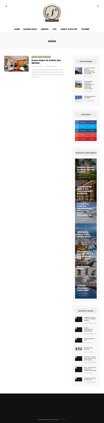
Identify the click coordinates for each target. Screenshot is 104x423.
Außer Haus (30, 29)
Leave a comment (38, 66)
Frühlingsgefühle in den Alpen (90, 97)
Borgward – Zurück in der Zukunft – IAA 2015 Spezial (90, 358)
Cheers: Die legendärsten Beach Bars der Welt (84, 254)
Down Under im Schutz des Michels (46, 61)
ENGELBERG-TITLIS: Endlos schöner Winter (84, 234)
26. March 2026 (89, 101)
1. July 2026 (88, 91)
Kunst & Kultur (69, 29)
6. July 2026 (88, 76)
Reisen (40, 57)
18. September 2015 (90, 362)
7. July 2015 (88, 373)
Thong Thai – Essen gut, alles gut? (90, 378)
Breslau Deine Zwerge (83, 267)
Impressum (63, 419)
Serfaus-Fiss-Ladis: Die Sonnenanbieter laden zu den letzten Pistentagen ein (84, 209)
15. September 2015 (90, 323)
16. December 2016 (51, 66)
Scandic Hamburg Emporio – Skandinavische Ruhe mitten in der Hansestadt (89, 70)
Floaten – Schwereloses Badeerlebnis (88, 329)
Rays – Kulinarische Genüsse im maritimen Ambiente (90, 369)
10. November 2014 (90, 334)
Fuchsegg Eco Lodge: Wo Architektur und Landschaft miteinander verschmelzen (88, 85)
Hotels (34, 57)
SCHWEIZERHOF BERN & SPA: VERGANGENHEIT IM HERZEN (85, 190)
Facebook (87, 122)
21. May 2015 (88, 343)
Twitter (87, 126)
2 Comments (82, 272)
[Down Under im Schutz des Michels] (16, 63)
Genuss (44, 29)
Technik (85, 29)
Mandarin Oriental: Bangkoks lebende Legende (85, 169)
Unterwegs (47, 57)
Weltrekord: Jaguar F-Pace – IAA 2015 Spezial (90, 319)
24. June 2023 (89, 352)
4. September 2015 (90, 382)
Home (17, 29)
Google (87, 134)
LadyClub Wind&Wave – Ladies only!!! (83, 288)
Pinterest (87, 139)
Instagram (87, 130)
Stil (55, 29)
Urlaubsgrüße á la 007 (89, 339)
